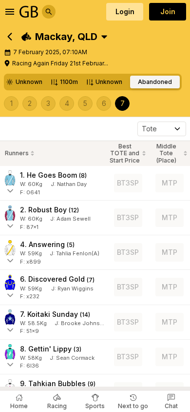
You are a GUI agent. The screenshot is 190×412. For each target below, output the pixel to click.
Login (124, 11)
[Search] (49, 12)
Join (167, 11)
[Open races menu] (104, 36)
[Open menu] (10, 12)
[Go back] (10, 36)
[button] (59, 36)
